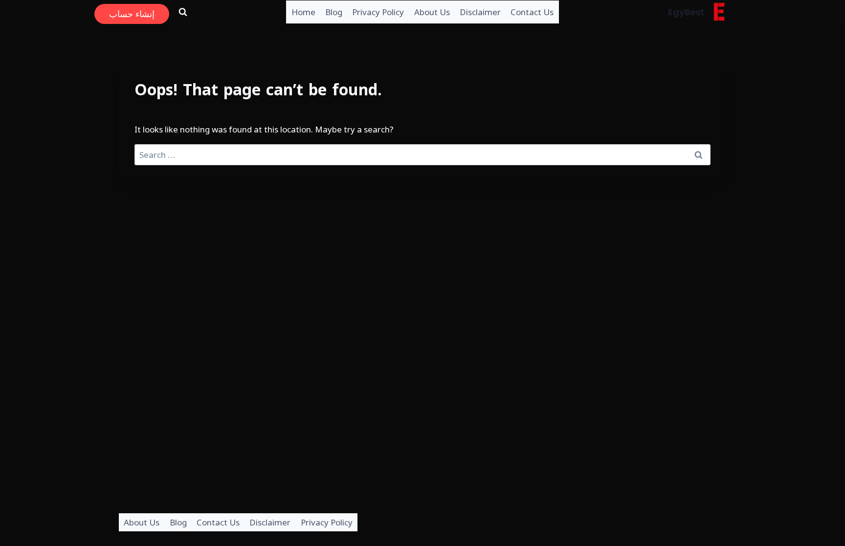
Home (303, 12)
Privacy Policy (378, 12)
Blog (333, 12)
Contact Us (532, 12)
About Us (432, 12)
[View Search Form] (183, 12)
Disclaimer (480, 12)
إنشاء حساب (132, 14)
